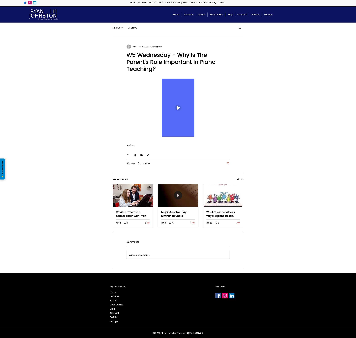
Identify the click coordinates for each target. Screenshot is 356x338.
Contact (114, 313)
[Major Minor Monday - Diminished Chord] (178, 195)
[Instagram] (30, 2)
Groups (114, 321)
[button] (239, 28)
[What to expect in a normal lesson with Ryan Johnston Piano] (133, 195)
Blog (112, 309)
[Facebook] (25, 2)
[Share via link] (148, 154)
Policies (114, 317)
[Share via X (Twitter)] (134, 154)
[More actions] (227, 46)
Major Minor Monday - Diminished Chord (174, 214)
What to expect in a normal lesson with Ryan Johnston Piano (131, 214)
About (113, 300)
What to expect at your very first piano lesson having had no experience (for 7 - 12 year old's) (222, 214)
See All (240, 178)
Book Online (116, 305)
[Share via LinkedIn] (141, 154)
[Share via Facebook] (128, 154)
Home (113, 292)
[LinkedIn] (34, 2)
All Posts (118, 27)
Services (114, 296)
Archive (132, 27)
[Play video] (178, 108)
